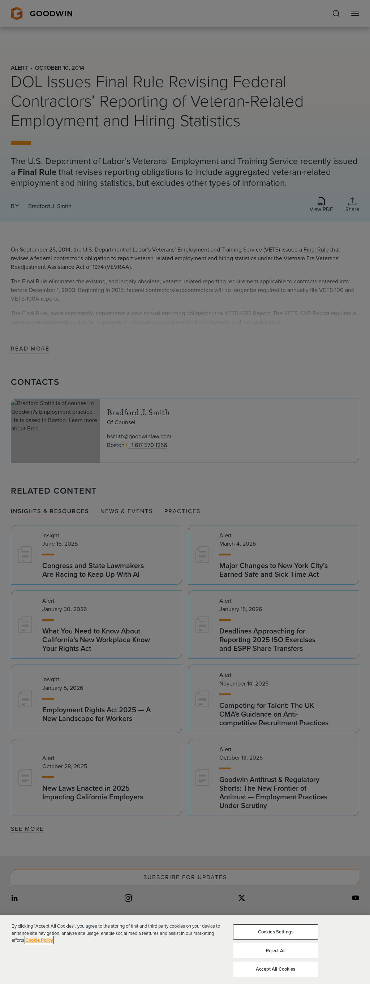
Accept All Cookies (275, 969)
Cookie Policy (39, 940)
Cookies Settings (275, 931)
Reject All (275, 950)
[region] (185, 949)
